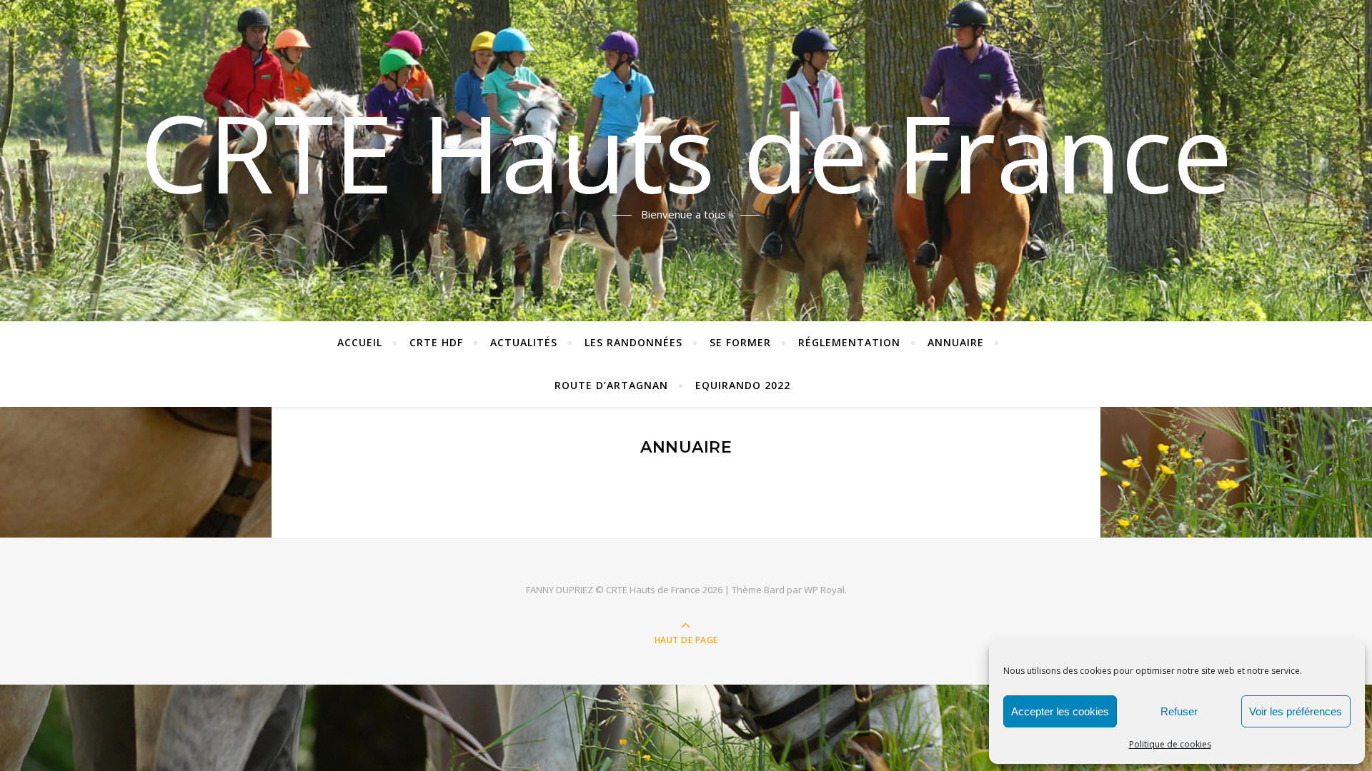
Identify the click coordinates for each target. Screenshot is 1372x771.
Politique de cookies (1170, 744)
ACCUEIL (359, 342)
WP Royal (824, 589)
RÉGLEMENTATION (849, 342)
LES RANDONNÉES (633, 342)
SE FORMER (740, 342)
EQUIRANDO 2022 (742, 385)
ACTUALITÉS (523, 342)
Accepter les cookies (1060, 711)
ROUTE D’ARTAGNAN (611, 385)
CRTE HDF (436, 342)
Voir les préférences (1295, 711)
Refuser (1179, 711)
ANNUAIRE (956, 342)
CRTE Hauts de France (686, 152)
